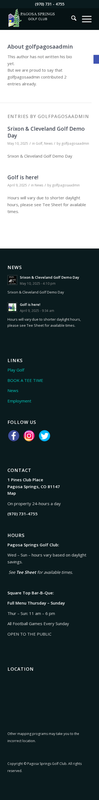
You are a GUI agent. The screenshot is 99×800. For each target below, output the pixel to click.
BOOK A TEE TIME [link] (25, 380)
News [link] (48, 143)
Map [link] (11, 493)
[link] (96, 59)
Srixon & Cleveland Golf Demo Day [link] (46, 132)
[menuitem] (71, 19)
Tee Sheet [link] (26, 572)
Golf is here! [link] (22, 177)
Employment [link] (19, 401)
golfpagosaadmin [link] (75, 143)
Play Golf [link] (15, 370)
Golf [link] (39, 143)
